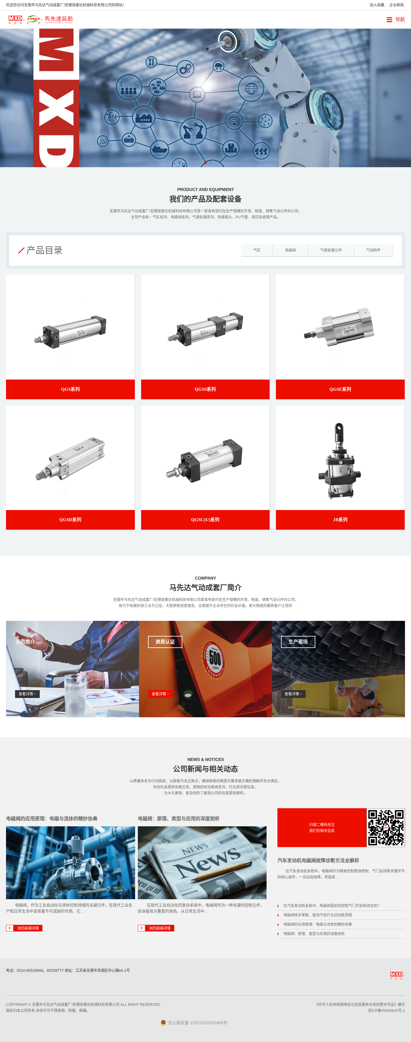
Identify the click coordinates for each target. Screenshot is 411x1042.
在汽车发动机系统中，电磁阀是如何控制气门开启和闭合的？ (332, 906)
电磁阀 (290, 250)
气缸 (257, 250)
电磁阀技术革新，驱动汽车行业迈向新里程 (317, 915)
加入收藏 (377, 5)
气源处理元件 (331, 250)
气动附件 (373, 250)
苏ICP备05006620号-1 (386, 1011)
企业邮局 (396, 5)
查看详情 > (27, 694)
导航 (400, 19)
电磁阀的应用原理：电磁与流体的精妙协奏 (51, 818)
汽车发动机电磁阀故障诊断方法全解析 (318, 860)
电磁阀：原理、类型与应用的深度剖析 (179, 818)
